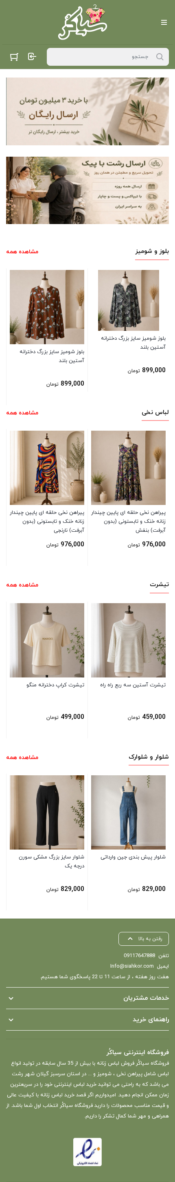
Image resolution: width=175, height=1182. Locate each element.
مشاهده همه (22, 252)
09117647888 (139, 956)
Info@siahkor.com (132, 966)
